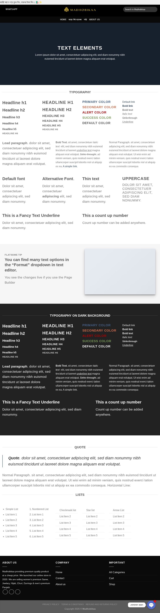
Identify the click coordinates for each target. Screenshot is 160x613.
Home (63, 19)
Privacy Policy (50, 604)
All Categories (117, 572)
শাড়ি (85, 19)
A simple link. (70, 166)
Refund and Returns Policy (102, 604)
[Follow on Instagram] (17, 591)
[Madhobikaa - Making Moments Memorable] (80, 9)
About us (94, 19)
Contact (60, 578)
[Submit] (154, 9)
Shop (112, 584)
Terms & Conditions (72, 604)
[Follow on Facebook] (5, 591)
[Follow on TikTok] (11, 591)
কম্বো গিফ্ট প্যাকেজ (75, 19)
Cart (111, 578)
